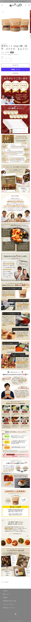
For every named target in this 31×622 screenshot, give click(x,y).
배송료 (9, 54)
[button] (2, 5)
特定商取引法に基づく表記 (9, 601)
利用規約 (5, 597)
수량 (2, 57)
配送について (6, 594)
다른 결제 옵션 (15, 73)
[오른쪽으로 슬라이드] (18, 41)
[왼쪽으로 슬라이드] (12, 41)
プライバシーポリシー (8, 604)
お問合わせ (6, 590)
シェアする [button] (5, 582)
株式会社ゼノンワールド (9, 607)
